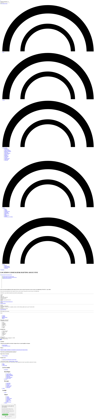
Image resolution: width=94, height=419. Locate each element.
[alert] (8, 411)
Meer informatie (4, 317)
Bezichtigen (6, 148)
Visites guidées (8, 378)
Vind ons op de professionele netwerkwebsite (9, 359)
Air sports (5, 157)
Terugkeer (2, 269)
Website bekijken (3, 303)
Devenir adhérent (5, 355)
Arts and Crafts (6, 149)
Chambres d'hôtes (7, 211)
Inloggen (16, 361)
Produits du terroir (7, 267)
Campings (5, 210)
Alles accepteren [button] (5, 414)
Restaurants (6, 268)
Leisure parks (6, 156)
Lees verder (7, 412)
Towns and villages (7, 153)
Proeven (3, 264)
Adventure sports (7, 158)
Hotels (5, 214)
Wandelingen (6, 155)
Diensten (3, 316)
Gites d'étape (6, 212)
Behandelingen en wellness (8, 216)
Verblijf (3, 388)
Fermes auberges (6, 266)
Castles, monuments (7, 150)
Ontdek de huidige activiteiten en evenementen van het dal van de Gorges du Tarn (14, 349)
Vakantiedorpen (8, 401)
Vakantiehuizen (6, 213)
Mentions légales (11, 361)
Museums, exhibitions (7, 151)
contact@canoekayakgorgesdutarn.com (6, 301)
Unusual (5, 209)
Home (3, 52)
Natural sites (6, 152)
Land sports (6, 160)
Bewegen (5, 154)
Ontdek (3, 364)
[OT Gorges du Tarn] (3, 3)
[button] (8, 416)
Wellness (5, 215)
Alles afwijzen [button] (12, 414)
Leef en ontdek (4, 147)
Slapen (5, 208)
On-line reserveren (3, 309)
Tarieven (3, 315)
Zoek (4, 318)
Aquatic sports (6, 159)
